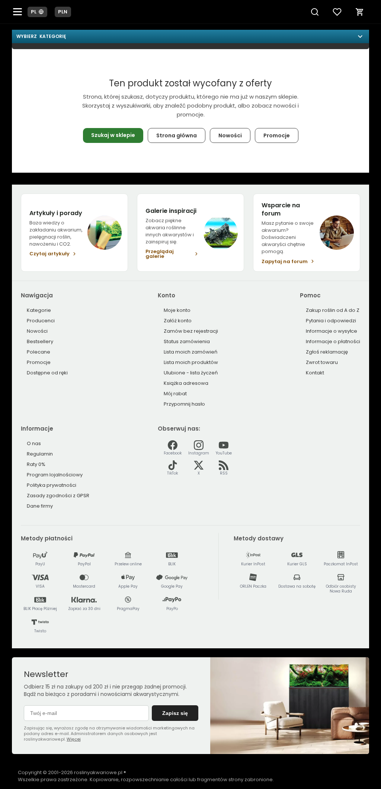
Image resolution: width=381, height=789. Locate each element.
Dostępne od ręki (47, 372)
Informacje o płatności (333, 341)
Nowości (230, 135)
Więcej (74, 739)
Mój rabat (175, 393)
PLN (63, 11)
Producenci (41, 320)
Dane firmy (40, 506)
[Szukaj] (314, 11)
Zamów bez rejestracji (191, 331)
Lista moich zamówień (190, 351)
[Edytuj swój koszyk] (359, 12)
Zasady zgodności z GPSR (58, 495)
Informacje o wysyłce (331, 331)
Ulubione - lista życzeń (191, 372)
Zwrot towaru (322, 362)
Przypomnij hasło (184, 404)
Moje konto (177, 310)
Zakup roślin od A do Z (332, 310)
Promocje (276, 135)
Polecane (38, 351)
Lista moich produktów (191, 362)
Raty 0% (36, 464)
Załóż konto (178, 320)
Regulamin (40, 453)
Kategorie (39, 310)
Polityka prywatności (51, 485)
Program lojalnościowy (55, 474)
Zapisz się (175, 713)
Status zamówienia (187, 341)
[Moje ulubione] (337, 11)
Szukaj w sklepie (113, 135)
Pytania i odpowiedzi (331, 320)
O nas (34, 443)
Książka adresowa (186, 383)
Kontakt (315, 372)
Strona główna (176, 135)
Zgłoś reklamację (327, 351)
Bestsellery (40, 341)
